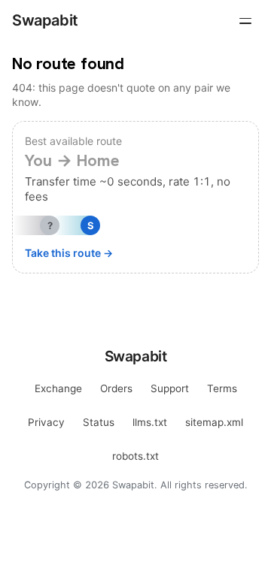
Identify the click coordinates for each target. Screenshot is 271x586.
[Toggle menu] (245, 21)
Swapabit (45, 20)
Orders (116, 388)
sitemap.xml (214, 422)
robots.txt (135, 456)
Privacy (46, 422)
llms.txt (149, 422)
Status (98, 422)
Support (170, 388)
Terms (222, 388)
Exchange (58, 388)
